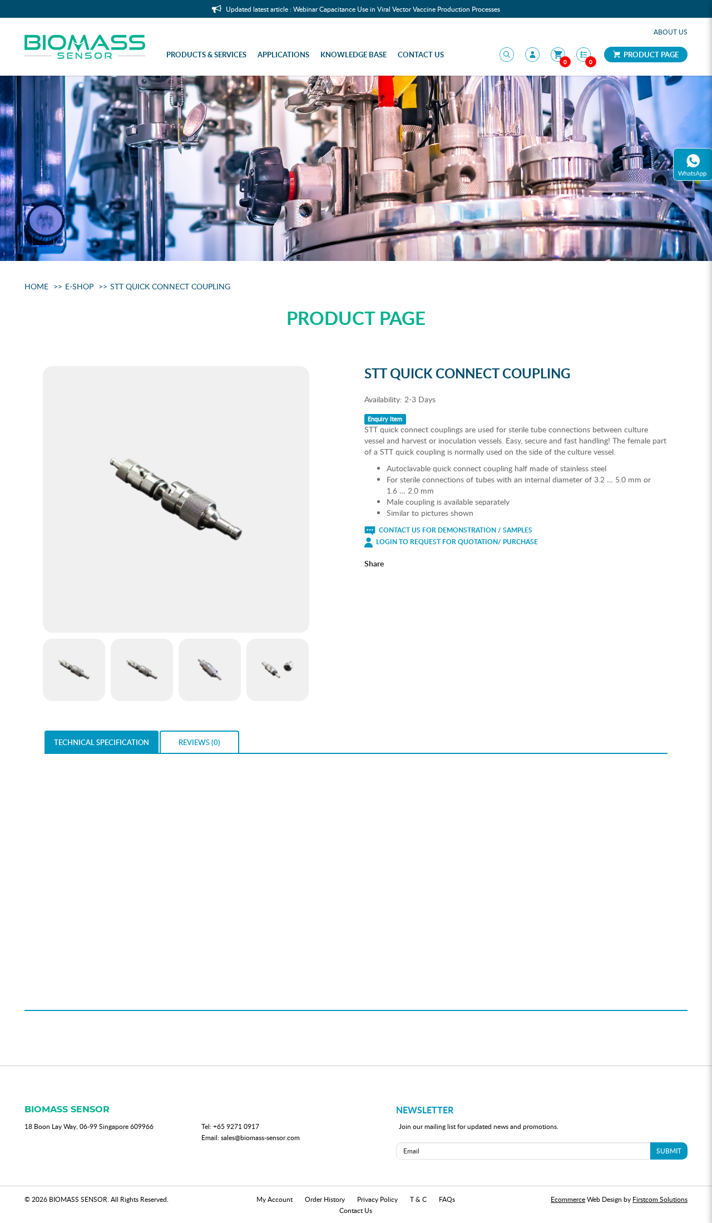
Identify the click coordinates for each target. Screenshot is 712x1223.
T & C (418, 1199)
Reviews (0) (199, 742)
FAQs (447, 1199)
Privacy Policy (377, 1199)
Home (36, 286)
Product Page (650, 55)
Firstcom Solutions (660, 1199)
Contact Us (355, 1210)
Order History (325, 1199)
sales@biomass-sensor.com (260, 1137)
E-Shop (79, 286)
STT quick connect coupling (170, 286)
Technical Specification (101, 742)
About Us (671, 31)
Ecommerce (568, 1199)
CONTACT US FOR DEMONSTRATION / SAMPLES (454, 530)
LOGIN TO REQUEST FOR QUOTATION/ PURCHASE (456, 541)
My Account (274, 1199)
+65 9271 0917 (236, 1126)
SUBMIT (668, 1150)
